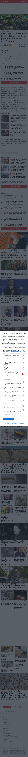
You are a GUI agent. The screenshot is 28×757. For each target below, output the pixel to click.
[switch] (23, 358)
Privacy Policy (21, 423)
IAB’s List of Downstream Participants (15, 351)
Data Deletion (6, 423)
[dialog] (14, 378)
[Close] (25, 333)
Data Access (14, 423)
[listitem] (14, 355)
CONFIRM (8, 418)
